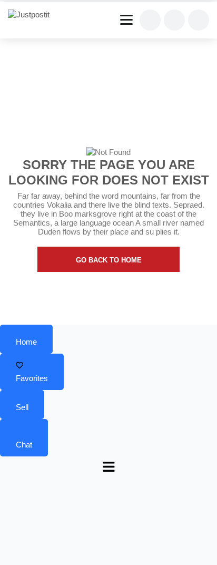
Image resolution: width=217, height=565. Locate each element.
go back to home (109, 260)
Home (26, 341)
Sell (22, 407)
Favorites (32, 378)
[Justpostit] (32, 14)
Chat (24, 444)
